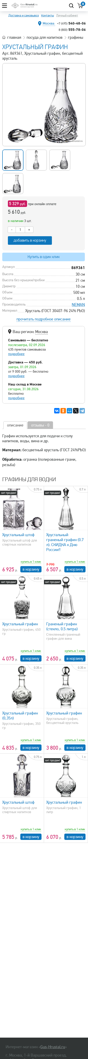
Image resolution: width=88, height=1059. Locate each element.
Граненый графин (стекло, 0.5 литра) (62, 626)
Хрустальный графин (20, 623)
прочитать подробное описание (43, 319)
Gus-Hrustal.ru (52, 1046)
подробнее (16, 354)
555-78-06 (72, 29)
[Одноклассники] (63, 410)
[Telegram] (82, 410)
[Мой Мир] (69, 410)
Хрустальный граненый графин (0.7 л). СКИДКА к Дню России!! (65, 542)
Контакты (47, 15)
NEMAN (78, 304)
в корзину (31, 569)
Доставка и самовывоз (23, 15)
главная (14, 37)
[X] (76, 410)
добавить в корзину (30, 240)
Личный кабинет (67, 15)
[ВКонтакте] (57, 410)
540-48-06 (71, 23)
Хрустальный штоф (18, 534)
